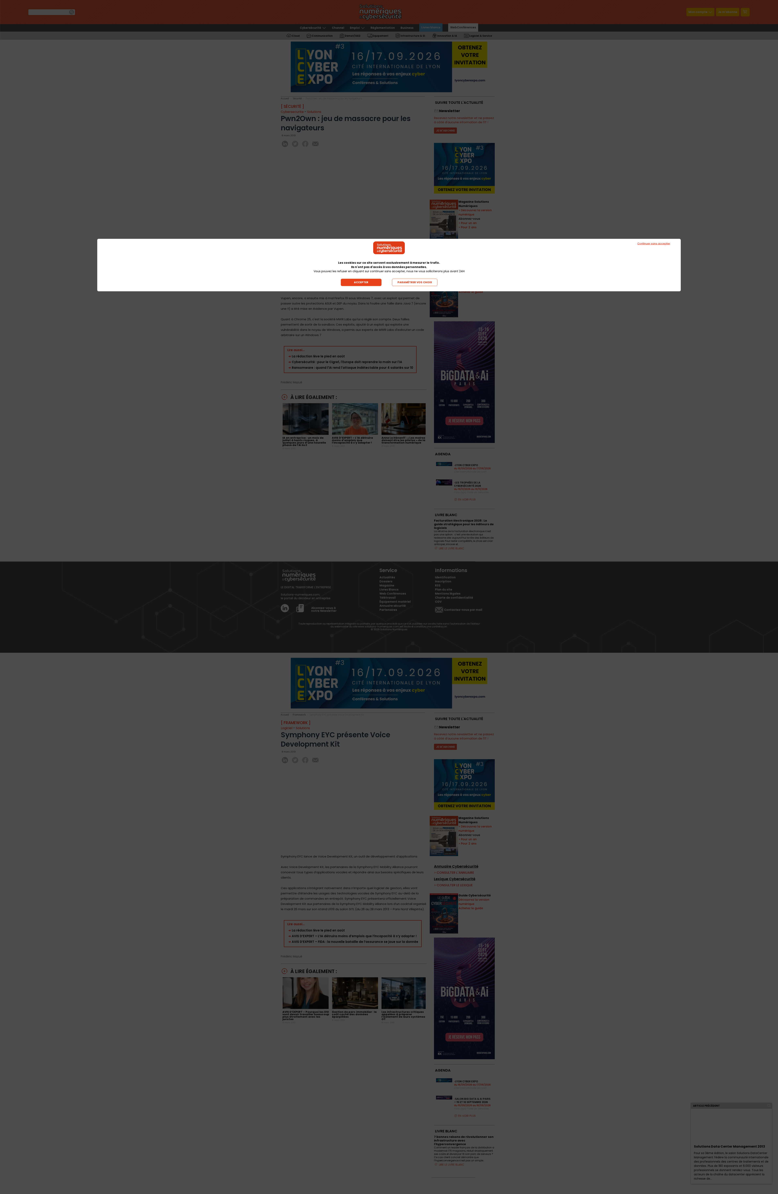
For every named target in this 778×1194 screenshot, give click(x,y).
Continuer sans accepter (653, 243)
